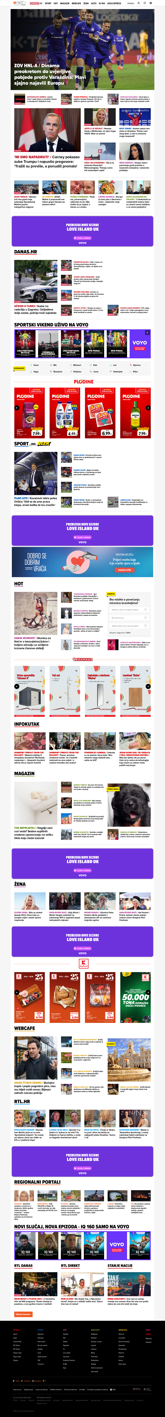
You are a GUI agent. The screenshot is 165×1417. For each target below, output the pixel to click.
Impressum (17, 1389)
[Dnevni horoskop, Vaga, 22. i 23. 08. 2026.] (36, 371)
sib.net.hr (56, 1400)
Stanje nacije (17, 1353)
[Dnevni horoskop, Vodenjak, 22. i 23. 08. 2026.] (116, 371)
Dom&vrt (94, 1338)
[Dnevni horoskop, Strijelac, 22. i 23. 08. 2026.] (76, 371)
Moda (93, 1353)
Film (64, 1338)
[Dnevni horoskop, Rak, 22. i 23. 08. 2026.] (96, 365)
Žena (86, 3)
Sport (48, 3)
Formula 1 (41, 1364)
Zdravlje (93, 1364)
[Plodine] (82, 382)
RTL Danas (16, 1345)
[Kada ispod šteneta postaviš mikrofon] (129, 805)
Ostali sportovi (42, 1356)
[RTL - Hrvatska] (137, 1389)
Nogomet (41, 1334)
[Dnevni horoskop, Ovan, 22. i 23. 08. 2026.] (36, 365)
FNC (39, 1360)
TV (64, 1349)
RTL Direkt (16, 1349)
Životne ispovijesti (97, 1368)
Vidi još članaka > (23, 1314)
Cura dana (122, 1338)
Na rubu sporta (42, 1345)
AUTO (93, 3)
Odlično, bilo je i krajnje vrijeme (125, 609)
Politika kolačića (55, 1389)
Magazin (64, 3)
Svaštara (121, 1356)
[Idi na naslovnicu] (21, 5)
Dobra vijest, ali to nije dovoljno (125, 626)
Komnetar (122, 1345)
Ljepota (93, 1345)
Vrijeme (15, 1360)
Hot (56, 3)
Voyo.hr (31, 1400)
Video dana (122, 1364)
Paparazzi (66, 1345)
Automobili (94, 1371)
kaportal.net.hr (67, 1400)
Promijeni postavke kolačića (97, 1389)
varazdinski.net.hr (81, 1400)
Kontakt (82, 1389)
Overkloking (122, 1349)
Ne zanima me (118, 617)
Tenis (39, 1353)
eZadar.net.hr (129, 1400)
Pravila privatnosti (70, 1389)
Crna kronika (17, 1341)
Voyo (64, 1368)
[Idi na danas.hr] (36, 3)
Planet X (121, 1353)
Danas (16, 1329)
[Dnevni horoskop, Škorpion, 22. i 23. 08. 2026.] (56, 371)
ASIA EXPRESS (114, 3)
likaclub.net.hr (42, 1403)
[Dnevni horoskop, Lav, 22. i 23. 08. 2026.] (116, 365)
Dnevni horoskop (124, 1341)
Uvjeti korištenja (41, 1389)
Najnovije (149, 1338)
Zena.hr (23, 1400)
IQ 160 (102, 3)
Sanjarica (148, 1342)
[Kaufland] (82, 964)
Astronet (121, 1334)
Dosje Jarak (17, 1356)
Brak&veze (94, 1334)
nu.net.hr (140, 1400)
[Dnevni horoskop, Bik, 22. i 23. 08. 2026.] (56, 365)
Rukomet (40, 1338)
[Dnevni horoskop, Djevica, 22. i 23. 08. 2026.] (136, 365)
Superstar (66, 1356)
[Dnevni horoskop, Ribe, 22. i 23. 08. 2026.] (136, 371)
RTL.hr (15, 1400)
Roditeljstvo (95, 1360)
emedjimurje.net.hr (44, 1400)
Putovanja (94, 1356)
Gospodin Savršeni (69, 1360)
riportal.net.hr (96, 1400)
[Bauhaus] (82, 662)
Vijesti (15, 1334)
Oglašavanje (28, 1389)
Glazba (65, 1341)
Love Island (66, 1353)
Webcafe (76, 3)
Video (148, 1334)
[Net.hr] (147, 1389)
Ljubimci (94, 1349)
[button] (17, 332)
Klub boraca (41, 1341)
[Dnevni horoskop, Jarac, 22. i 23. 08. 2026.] (96, 371)
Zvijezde (65, 1334)
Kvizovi (121, 1360)
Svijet (15, 1338)
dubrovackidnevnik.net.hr (112, 1400)
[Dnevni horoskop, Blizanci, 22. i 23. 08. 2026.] (76, 365)
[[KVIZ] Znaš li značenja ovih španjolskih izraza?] (129, 1060)
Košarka (40, 1349)
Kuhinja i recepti (96, 1341)
